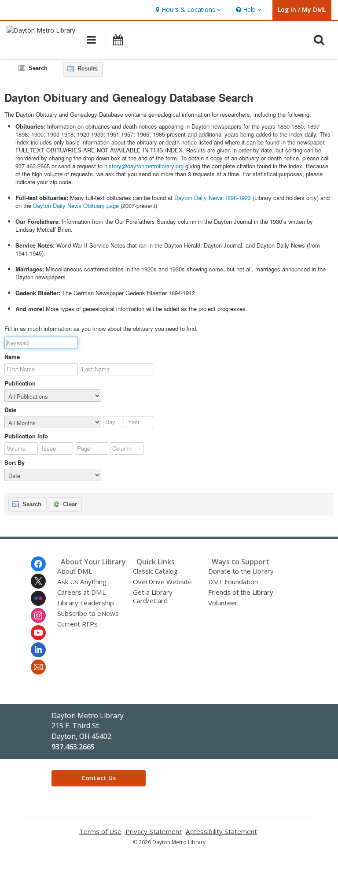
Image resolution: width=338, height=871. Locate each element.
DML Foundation (233, 581)
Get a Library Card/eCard (153, 596)
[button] (187, 10)
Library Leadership (85, 602)
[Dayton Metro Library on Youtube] (38, 632)
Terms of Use (100, 831)
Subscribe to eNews (88, 613)
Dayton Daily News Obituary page (76, 205)
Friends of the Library (240, 592)
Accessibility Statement (221, 831)
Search (31, 504)
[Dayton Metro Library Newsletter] (38, 667)
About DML (74, 571)
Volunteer (223, 602)
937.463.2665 (73, 747)
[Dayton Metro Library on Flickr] (38, 598)
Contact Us (98, 778)
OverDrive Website (162, 581)
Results (87, 68)
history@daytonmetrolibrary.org (144, 166)
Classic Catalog (155, 571)
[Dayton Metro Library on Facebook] (38, 563)
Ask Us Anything (82, 581)
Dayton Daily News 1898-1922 (212, 197)
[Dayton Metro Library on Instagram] (38, 615)
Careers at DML (81, 592)
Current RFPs (77, 623)
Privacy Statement (153, 831)
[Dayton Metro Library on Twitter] (38, 581)
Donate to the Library (241, 571)
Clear (69, 504)
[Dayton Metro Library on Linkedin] (38, 649)
